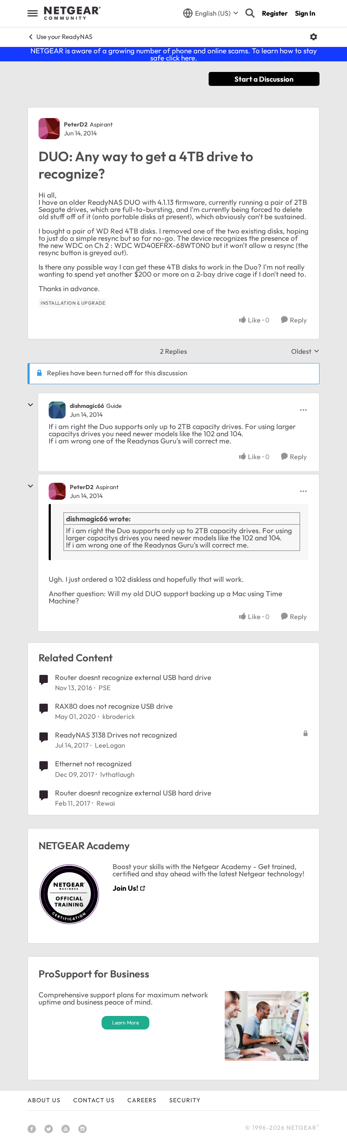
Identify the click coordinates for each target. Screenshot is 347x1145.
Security (185, 1100)
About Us (44, 1100)
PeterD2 (76, 124)
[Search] (250, 13)
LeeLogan (110, 745)
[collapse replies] (30, 405)
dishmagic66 (87, 406)
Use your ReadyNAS (64, 37)
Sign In (305, 13)
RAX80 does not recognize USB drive (114, 706)
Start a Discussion (264, 78)
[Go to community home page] (72, 13)
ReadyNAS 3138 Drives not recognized (116, 734)
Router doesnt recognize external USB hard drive (133, 677)
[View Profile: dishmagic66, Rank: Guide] (57, 410)
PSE (104, 687)
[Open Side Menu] (32, 13)
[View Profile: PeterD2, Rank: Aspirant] (49, 128)
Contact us (94, 1100)
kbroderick (118, 716)
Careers (142, 1100)
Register (275, 13)
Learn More (125, 1022)
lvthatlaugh (117, 774)
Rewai (105, 803)
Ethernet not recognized (93, 763)
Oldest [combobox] (305, 351)
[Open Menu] (313, 37)
